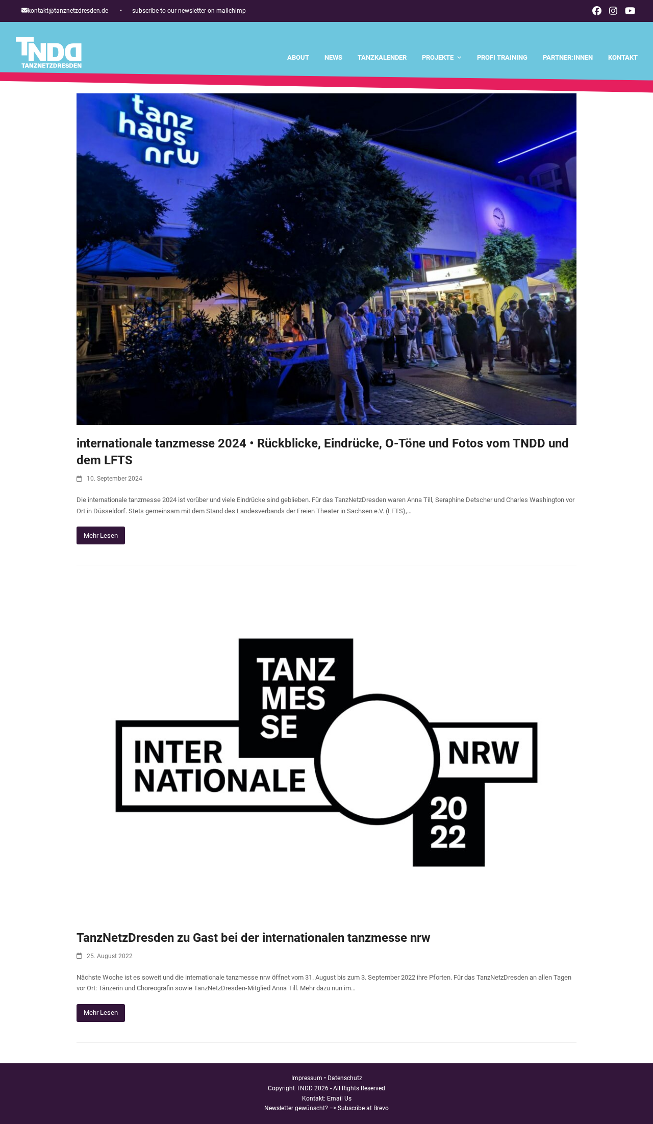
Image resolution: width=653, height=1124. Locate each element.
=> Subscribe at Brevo (359, 1108)
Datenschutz (345, 1078)
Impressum (306, 1078)
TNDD (304, 1088)
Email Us (339, 1098)
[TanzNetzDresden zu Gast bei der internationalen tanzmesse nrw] (326, 752)
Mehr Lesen (101, 535)
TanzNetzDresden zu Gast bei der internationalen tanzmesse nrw (254, 938)
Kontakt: (314, 1098)
